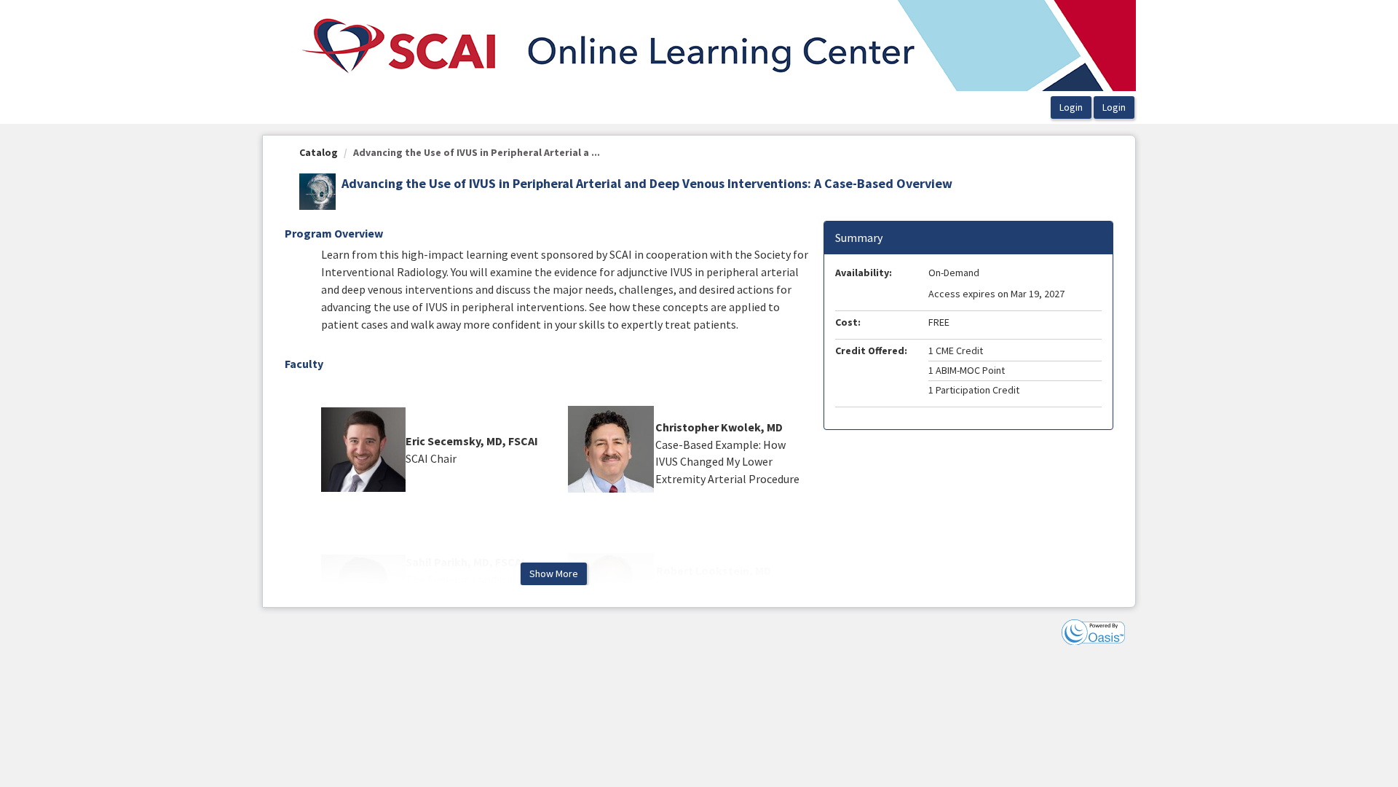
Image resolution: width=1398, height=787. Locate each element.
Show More (553, 573)
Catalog (318, 152)
